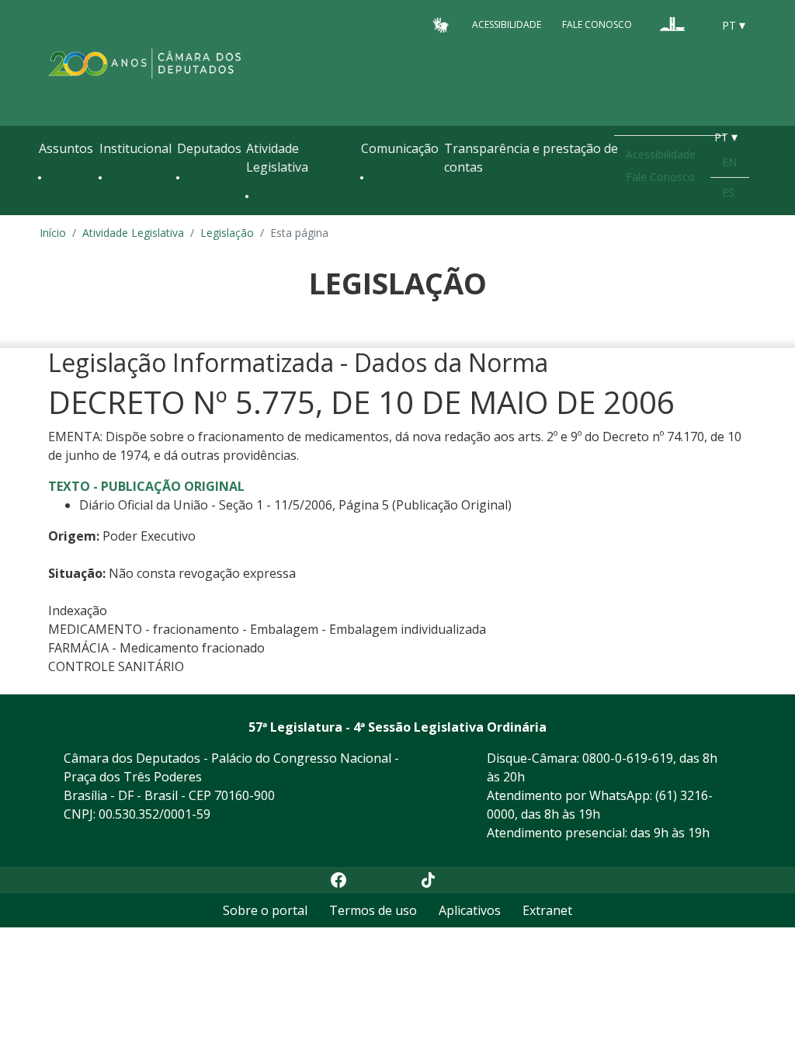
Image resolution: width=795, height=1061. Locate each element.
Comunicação (400, 148)
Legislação (227, 232)
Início (53, 232)
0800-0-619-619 (627, 758)
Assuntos (66, 148)
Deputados (209, 148)
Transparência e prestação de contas (531, 158)
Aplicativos (470, 910)
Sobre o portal (265, 910)
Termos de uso (373, 910)
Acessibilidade (506, 24)
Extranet (547, 910)
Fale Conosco (597, 24)
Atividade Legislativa (277, 158)
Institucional (135, 148)
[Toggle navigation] (46, 211)
